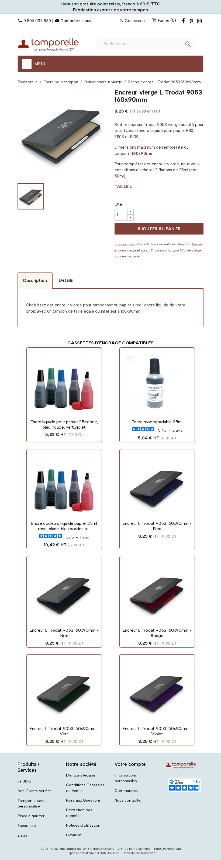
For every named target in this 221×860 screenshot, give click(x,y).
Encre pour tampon (165, 250)
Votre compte (130, 764)
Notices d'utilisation (83, 825)
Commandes (126, 790)
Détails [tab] (66, 280)
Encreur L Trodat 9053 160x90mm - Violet (157, 731)
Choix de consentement (140, 853)
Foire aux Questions (83, 800)
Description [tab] (35, 280)
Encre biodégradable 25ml (157, 421)
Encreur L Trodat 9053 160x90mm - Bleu (157, 526)
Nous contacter (128, 800)
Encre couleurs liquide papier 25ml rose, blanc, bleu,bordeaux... (64, 526)
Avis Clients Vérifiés (34, 791)
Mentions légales (81, 775)
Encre (22, 835)
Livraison (73, 835)
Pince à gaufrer (31, 816)
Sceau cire (27, 825)
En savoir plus (125, 244)
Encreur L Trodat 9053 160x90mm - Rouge (157, 633)
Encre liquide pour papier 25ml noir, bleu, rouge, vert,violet (64, 424)
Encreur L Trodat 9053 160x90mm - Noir (64, 633)
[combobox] (146, 44)
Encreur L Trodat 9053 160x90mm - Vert (64, 731)
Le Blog (24, 781)
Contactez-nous (75, 20)
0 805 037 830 (37, 20)
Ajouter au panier (159, 228)
